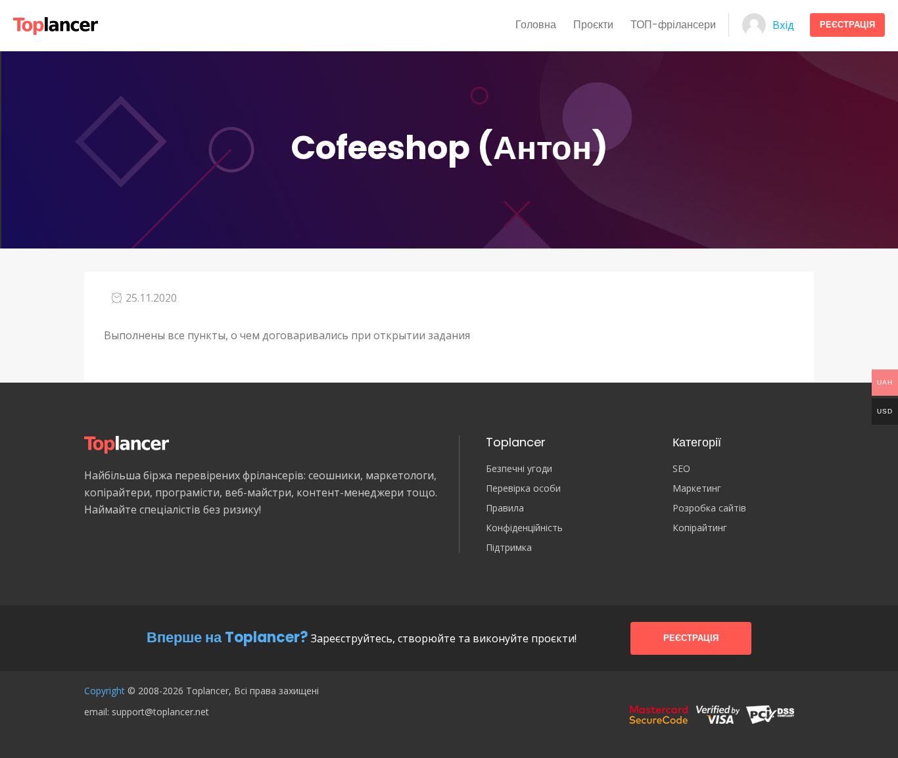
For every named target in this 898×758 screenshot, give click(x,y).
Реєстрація (847, 24)
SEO (681, 468)
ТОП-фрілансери (673, 24)
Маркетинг (697, 488)
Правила (505, 508)
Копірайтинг (700, 528)
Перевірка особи (523, 488)
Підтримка (509, 547)
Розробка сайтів (709, 508)
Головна (535, 24)
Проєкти (593, 24)
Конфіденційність (524, 528)
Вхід (783, 25)
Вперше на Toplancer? (227, 637)
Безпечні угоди (519, 468)
